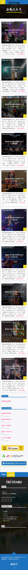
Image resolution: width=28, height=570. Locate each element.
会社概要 (5, 511)
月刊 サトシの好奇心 (6, 425)
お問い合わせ (6, 520)
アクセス (5, 513)
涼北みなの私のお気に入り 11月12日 (15, 293)
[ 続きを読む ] (21, 54)
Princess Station (6, 419)
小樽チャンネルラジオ (6, 431)
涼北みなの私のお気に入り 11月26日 (15, 218)
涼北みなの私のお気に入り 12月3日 (15, 179)
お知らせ (5, 515)
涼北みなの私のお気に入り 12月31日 (15, 31)
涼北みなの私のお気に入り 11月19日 (15, 256)
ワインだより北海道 (6, 437)
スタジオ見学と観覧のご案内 (10, 519)
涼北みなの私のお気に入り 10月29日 (15, 367)
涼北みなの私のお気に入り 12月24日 (15, 68)
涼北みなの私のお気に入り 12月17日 (15, 105)
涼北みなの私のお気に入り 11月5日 (15, 330)
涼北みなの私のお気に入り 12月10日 (15, 142)
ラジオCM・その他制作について (10, 517)
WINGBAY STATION (6, 401)
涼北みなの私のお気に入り (8, 23)
